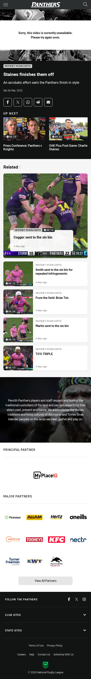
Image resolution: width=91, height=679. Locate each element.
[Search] (85, 4)
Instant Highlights (18, 66)
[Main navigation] (5, 4)
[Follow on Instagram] (84, 599)
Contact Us (44, 654)
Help (31, 654)
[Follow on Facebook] (69, 599)
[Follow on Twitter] (76, 599)
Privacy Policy (54, 645)
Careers (21, 654)
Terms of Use (36, 645)
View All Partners (46, 581)
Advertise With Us (64, 654)
